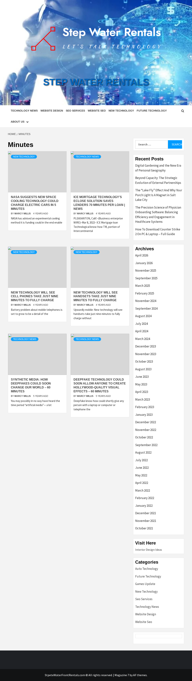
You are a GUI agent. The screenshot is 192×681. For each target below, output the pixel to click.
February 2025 (144, 293)
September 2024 (146, 308)
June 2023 (142, 377)
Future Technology (152, 110)
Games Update (145, 584)
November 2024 (145, 301)
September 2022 (146, 445)
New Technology (121, 110)
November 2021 (145, 521)
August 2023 (143, 369)
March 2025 (142, 286)
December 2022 (145, 422)
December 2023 (145, 346)
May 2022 (141, 475)
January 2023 (144, 415)
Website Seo (97, 110)
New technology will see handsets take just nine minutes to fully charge (96, 296)
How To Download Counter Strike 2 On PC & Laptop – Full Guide (157, 231)
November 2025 (145, 270)
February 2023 (144, 407)
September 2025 (146, 278)
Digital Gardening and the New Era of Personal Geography (158, 167)
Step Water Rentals (96, 82)
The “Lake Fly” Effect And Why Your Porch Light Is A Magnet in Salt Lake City (158, 195)
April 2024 (141, 331)
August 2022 (143, 452)
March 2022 (142, 490)
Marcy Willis (22, 213)
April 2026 (141, 255)
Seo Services (75, 110)
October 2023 (144, 361)
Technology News (24, 110)
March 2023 (142, 399)
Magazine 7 (122, 675)
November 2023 (145, 354)
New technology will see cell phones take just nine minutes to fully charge (34, 296)
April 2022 (141, 483)
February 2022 (144, 498)
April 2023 (141, 392)
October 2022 (144, 437)
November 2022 (145, 430)
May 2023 (141, 384)
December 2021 (145, 513)
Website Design (51, 110)
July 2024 (141, 324)
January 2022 (144, 506)
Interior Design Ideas (148, 549)
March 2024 (142, 339)
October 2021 (144, 528)
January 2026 (144, 263)
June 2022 (142, 468)
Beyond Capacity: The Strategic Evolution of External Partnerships (158, 180)
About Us (17, 121)
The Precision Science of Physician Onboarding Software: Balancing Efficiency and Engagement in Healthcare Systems (158, 214)
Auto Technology (146, 569)
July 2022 (141, 460)
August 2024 (143, 316)
